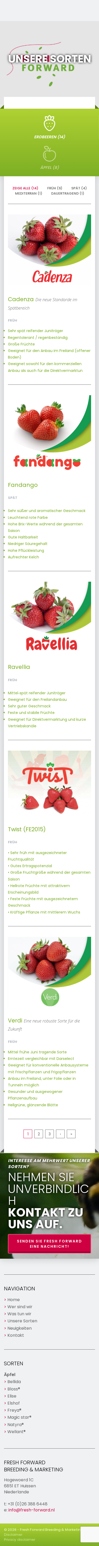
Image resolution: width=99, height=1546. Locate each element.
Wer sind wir (19, 1307)
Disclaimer (13, 1534)
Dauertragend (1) (67, 193)
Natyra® (15, 1425)
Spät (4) (79, 188)
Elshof (13, 1403)
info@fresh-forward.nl (31, 1510)
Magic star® (19, 1417)
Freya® (14, 1410)
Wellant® (16, 1432)
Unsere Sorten (22, 1321)
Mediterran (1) (28, 193)
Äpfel (9, 1375)
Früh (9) (54, 188)
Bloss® (13, 1389)
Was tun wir (19, 1314)
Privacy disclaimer (19, 1539)
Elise (11, 1396)
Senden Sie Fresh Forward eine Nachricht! (49, 1244)
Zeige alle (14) (25, 188)
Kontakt (15, 1335)
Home (13, 1300)
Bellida (14, 1382)
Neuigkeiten (19, 1328)
